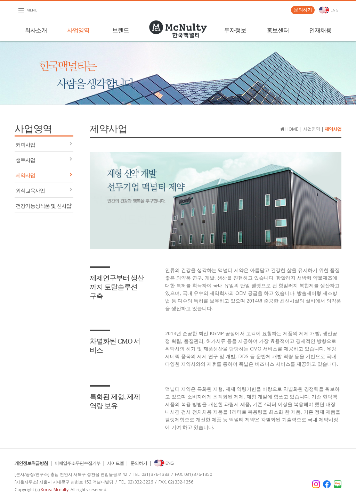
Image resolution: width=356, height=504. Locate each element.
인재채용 (320, 30)
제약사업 (25, 175)
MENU (27, 10)
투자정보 (235, 30)
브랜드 (120, 30)
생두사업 (25, 160)
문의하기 (303, 9)
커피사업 (25, 145)
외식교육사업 (30, 190)
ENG (334, 10)
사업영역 (78, 30)
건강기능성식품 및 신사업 (43, 206)
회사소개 (36, 30)
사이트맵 (115, 463)
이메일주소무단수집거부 (77, 463)
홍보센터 (278, 30)
